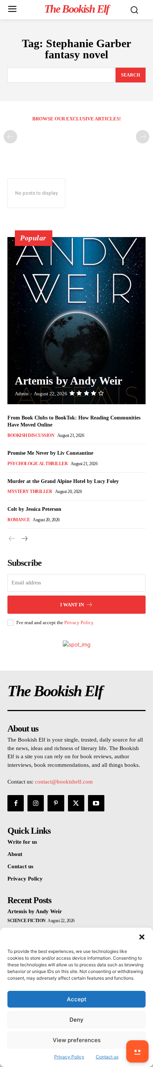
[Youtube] (96, 803)
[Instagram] (35, 803)
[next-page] (24, 539)
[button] (142, 937)
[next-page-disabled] (142, 136)
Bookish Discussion (30, 435)
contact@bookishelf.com (64, 782)
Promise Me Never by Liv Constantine (50, 453)
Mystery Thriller (29, 491)
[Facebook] (15, 803)
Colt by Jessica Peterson (34, 509)
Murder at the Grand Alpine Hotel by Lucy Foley (63, 481)
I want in (72, 604)
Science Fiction (26, 920)
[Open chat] (137, 1051)
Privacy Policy (78, 622)
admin (22, 393)
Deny (76, 1019)
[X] (76, 803)
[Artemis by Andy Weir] (76, 320)
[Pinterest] (56, 803)
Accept (77, 999)
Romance (18, 519)
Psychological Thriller (37, 463)
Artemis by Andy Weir (68, 380)
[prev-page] (10, 136)
